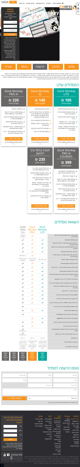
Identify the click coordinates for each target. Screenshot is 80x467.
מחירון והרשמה (74, 446)
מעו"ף (8, 67)
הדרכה (56, 67)
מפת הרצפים (48, 425)
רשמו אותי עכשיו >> (66, 139)
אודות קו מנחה (39, 424)
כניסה (24, 67)
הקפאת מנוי (66, 429)
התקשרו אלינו (57, 3)
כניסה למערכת (13, 2)
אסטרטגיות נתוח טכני (58, 447)
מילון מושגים (48, 439)
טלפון (20, 430)
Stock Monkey (67, 420)
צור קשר (21, 3)
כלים (50, 416)
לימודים (48, 3)
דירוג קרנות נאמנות (48, 428)
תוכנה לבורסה (57, 454)
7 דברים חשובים (58, 426)
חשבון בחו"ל (48, 419)
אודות (40, 416)
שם (21, 426)
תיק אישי (49, 434)
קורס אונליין (57, 444)
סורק (50, 436)
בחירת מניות (75, 432)
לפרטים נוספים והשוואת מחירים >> (66, 143)
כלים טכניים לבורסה (57, 436)
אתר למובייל (5, 2)
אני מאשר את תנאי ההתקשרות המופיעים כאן (62, 402)
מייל (21, 435)
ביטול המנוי (66, 427)
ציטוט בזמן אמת (47, 432)
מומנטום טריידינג (76, 443)
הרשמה (40, 67)
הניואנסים (76, 435)
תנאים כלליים (39, 426)
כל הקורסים (75, 421)
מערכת (67, 416)
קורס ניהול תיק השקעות (57, 432)
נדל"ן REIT (76, 437)
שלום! (71, 67)
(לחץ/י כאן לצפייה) (52, 402)
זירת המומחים (40, 3)
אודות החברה (30, 3)
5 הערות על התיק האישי (57, 421)
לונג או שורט (57, 429)
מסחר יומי (76, 439)
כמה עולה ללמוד (58, 451)
